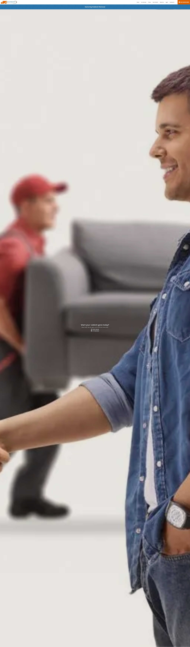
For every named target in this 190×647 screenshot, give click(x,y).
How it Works (155, 2)
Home (138, 2)
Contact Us (172, 2)
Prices (149, 2)
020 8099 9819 (184, 2)
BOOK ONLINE (95, 329)
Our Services (143, 2)
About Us (162, 2)
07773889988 (95, 331)
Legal (167, 2)
